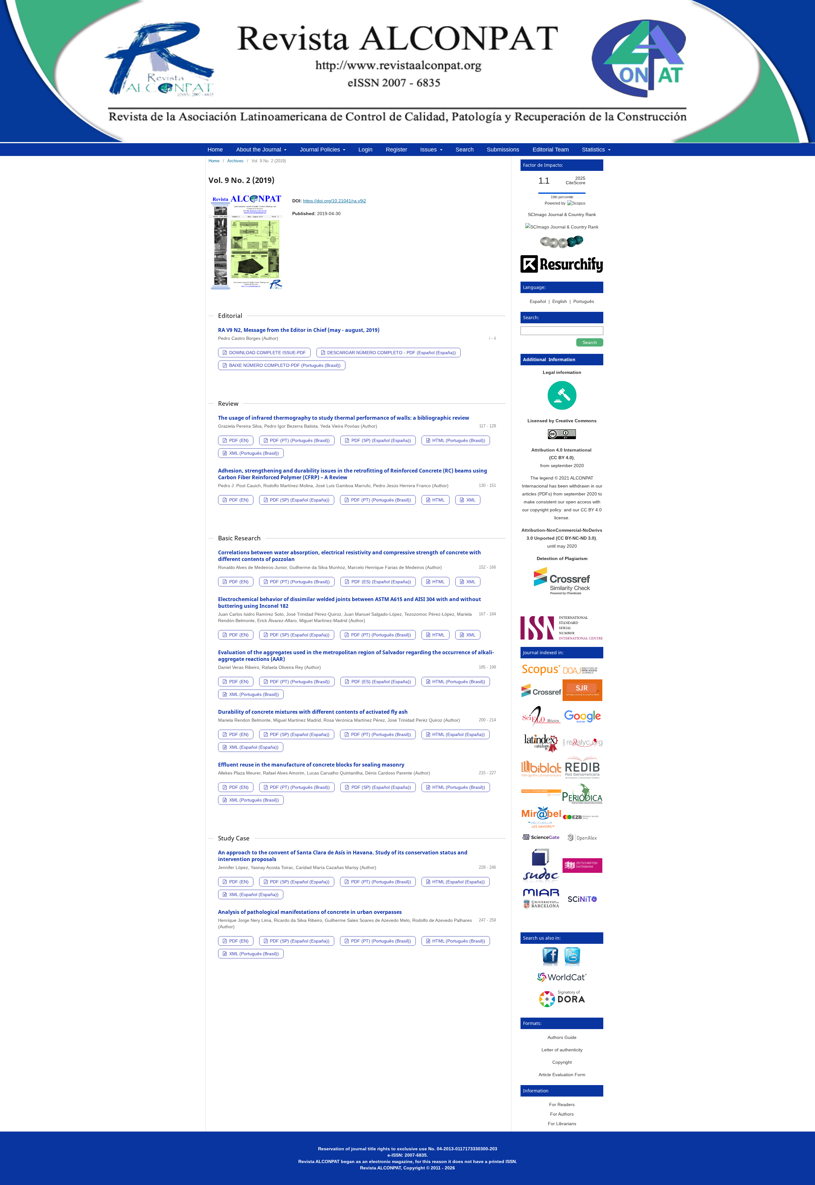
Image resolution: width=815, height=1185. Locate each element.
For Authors (562, 1114)
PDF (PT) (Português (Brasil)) (299, 440)
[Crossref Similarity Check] (562, 593)
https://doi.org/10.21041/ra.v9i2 (334, 200)
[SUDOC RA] (541, 882)
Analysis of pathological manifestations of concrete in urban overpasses (310, 911)
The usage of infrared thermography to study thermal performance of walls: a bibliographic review (343, 417)
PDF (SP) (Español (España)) (380, 440)
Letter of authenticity (562, 1049)
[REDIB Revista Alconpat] (582, 778)
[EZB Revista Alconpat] (582, 817)
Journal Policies (321, 149)
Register (396, 149)
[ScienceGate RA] (541, 840)
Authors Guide (562, 1037)
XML (470, 499)
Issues (429, 149)
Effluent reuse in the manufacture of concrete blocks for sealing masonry (311, 764)
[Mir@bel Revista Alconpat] (541, 826)
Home (215, 149)
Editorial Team (551, 149)
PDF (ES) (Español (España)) (380, 581)
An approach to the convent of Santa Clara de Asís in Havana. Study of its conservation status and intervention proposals (342, 856)
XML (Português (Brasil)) (253, 453)
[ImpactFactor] (562, 246)
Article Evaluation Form (562, 1074)
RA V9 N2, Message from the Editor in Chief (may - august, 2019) (298, 329)
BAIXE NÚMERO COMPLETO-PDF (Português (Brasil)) (284, 365)
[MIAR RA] (541, 909)
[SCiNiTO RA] (582, 905)
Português (583, 301)
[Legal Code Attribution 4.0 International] (562, 437)
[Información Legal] (562, 408)
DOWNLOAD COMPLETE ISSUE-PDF (267, 352)
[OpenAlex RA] (582, 842)
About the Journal (259, 149)
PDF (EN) (238, 440)
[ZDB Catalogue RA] (582, 871)
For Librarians (562, 1123)
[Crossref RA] (541, 695)
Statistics (594, 149)
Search (465, 149)
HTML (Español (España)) (458, 734)
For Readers (562, 1104)
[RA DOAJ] (582, 674)
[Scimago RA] (582, 699)
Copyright (562, 1062)
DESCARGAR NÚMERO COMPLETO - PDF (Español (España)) (391, 352)
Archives (235, 160)
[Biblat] (541, 775)
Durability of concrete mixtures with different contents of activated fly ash (313, 711)
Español (538, 301)
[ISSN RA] (562, 638)
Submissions (503, 149)
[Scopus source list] (541, 674)
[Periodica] (582, 801)
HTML (438, 499)
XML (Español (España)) (253, 747)
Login (365, 149)
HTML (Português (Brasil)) (458, 440)
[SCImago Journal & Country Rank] (562, 226)
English (559, 301)
